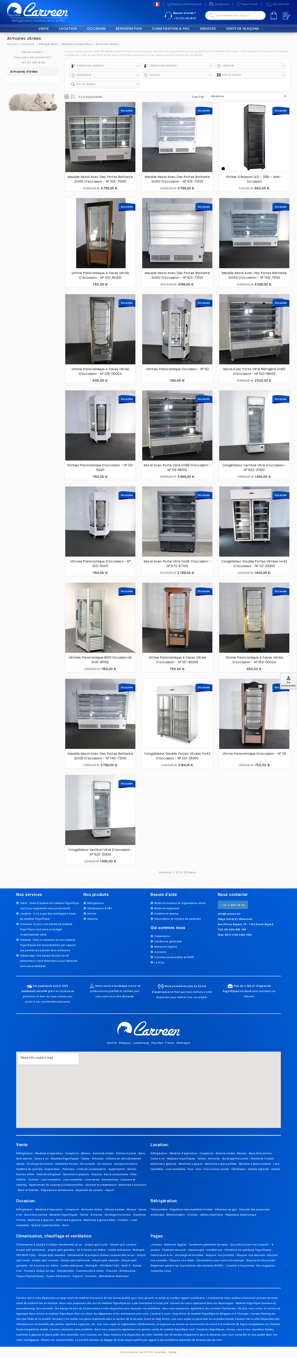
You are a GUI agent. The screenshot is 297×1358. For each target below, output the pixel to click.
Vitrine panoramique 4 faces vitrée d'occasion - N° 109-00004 (100, 371)
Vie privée (160, 1352)
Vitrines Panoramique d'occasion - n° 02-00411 (100, 467)
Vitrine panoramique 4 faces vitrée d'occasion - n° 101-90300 (177, 659)
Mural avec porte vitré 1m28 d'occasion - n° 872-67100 (177, 563)
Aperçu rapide (70, 121)
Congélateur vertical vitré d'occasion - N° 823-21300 (100, 852)
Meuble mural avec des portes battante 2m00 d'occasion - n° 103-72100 (177, 275)
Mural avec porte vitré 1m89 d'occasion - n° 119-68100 (177, 467)
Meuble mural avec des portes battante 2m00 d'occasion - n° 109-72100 (177, 179)
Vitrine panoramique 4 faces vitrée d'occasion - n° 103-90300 (100, 275)
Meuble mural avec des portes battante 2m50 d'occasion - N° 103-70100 (100, 179)
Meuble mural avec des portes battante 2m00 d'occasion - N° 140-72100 (100, 756)
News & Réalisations (187, 4)
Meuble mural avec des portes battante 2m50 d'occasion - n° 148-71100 (254, 275)
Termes (173, 1352)
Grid (67, 96)
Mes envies (250, 4)
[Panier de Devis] (286, 15)
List (73, 96)
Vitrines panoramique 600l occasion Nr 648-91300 (100, 659)
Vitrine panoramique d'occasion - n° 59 (254, 753)
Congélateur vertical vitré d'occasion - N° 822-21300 (254, 467)
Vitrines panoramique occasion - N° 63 (177, 369)
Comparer (222, 4)
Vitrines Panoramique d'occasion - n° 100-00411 (100, 563)
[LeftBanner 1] (33, 99)
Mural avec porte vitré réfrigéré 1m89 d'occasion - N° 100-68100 (254, 371)
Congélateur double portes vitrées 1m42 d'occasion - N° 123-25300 (177, 756)
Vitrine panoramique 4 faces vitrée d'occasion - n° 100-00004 (254, 659)
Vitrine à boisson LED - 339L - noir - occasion (254, 179)
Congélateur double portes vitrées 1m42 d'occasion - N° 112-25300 (254, 563)
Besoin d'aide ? (184, 13)
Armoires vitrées (24, 71)
